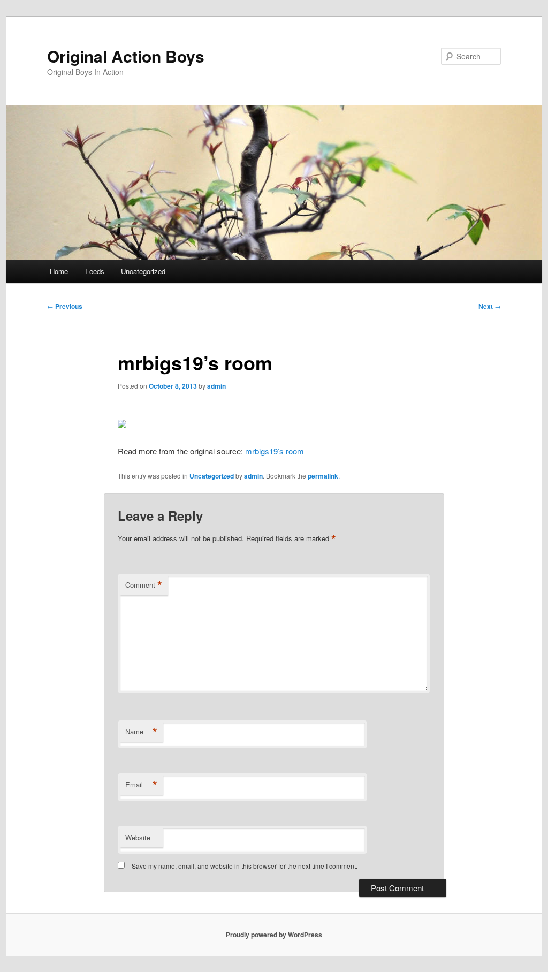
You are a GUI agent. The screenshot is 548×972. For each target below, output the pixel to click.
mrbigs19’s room (274, 451)
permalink (323, 476)
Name (141, 731)
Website (137, 837)
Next (489, 306)
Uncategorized (143, 271)
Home (59, 271)
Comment (143, 585)
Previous (64, 306)
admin (216, 386)
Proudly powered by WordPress (274, 934)
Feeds (94, 271)
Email (141, 784)
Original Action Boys (125, 55)
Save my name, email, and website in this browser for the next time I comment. (244, 865)
